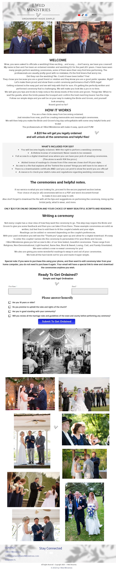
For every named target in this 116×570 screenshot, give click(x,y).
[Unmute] (60, 51)
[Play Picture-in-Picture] (105, 51)
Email (74, 286)
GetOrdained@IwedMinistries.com (22, 556)
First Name (12, 286)
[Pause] (57, 51)
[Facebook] (86, 15)
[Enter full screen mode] (109, 51)
